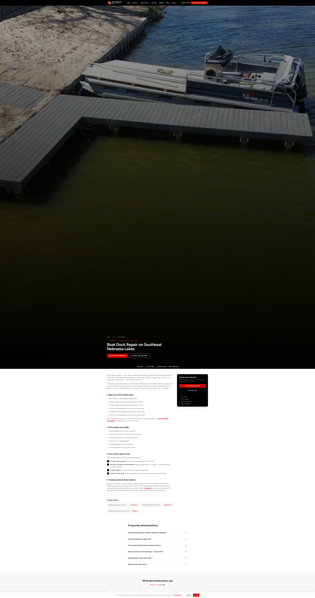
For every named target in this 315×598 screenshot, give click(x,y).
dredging (148, 488)
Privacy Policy (178, 595)
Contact (174, 2)
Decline (189, 595)
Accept (196, 595)
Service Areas (144, 2)
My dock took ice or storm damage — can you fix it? (145, 552)
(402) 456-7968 (185, 2)
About (167, 2)
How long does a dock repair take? (140, 558)
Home (128, 2)
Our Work (154, 2)
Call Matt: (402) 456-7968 (139, 355)
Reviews (161, 2)
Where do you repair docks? (137, 564)
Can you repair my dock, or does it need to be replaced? (147, 533)
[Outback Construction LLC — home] (114, 3)
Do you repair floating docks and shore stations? (144, 545)
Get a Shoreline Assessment (199, 2)
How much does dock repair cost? (139, 539)
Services (135, 2)
